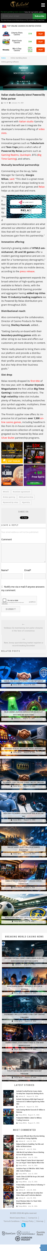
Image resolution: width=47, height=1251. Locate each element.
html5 (6, 492)
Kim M (6, 103)
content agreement (22, 492)
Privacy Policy (28, 1221)
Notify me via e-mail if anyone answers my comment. (23, 588)
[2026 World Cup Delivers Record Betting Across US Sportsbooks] (8, 1155)
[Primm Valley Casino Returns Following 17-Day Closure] (8, 1187)
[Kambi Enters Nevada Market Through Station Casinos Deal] (23, 860)
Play (41, 34)
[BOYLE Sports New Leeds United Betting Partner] (23, 894)
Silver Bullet (7, 437)
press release (27, 271)
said (12, 178)
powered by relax (11, 502)
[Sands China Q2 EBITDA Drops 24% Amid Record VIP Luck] (8, 1179)
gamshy (26, 502)
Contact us (32, 1218)
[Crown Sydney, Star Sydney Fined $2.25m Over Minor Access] (24, 1025)
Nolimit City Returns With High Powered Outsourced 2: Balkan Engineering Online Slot (30, 1101)
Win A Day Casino (17, 50)
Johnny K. (17, 718)
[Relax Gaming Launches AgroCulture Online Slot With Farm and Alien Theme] (23, 691)
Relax (42, 186)
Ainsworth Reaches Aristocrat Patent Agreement (23, 749)
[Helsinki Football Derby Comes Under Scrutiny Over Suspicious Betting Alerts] (24, 940)
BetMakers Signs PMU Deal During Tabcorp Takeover (23, 782)
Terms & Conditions (12, 1221)
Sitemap (39, 1221)
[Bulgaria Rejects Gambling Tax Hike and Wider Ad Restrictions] (8, 1147)
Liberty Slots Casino (17, 34)
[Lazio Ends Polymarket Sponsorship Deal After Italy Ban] (23, 792)
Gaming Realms (10, 154)
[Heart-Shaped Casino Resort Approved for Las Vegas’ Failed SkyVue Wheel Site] (8, 1163)
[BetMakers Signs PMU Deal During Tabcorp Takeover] (23, 759)
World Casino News (17, 1218)
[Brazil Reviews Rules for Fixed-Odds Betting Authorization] (8, 1204)
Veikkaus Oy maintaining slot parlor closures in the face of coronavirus (23, 629)
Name (5, 570)
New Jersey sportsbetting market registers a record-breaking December (23, 644)
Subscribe (39, 16)
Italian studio (26, 121)
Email (27, 570)
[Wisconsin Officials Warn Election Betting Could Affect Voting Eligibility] (8, 1139)
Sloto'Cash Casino (17, 42)
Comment (6, 539)
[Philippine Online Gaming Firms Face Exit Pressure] (24, 1053)
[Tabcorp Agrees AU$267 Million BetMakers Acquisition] (23, 826)
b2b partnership (26, 497)
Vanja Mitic (17, 685)
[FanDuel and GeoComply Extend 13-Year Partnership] (23, 657)
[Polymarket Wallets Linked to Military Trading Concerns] (24, 997)
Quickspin (25, 154)
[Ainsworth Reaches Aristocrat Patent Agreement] (23, 725)
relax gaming (9, 497)
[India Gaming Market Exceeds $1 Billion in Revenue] (24, 968)
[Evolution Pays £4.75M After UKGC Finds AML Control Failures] (8, 1171)
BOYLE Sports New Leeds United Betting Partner (23, 918)
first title (35, 380)
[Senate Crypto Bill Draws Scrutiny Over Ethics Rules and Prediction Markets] (8, 1196)
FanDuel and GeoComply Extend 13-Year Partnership (23, 681)
